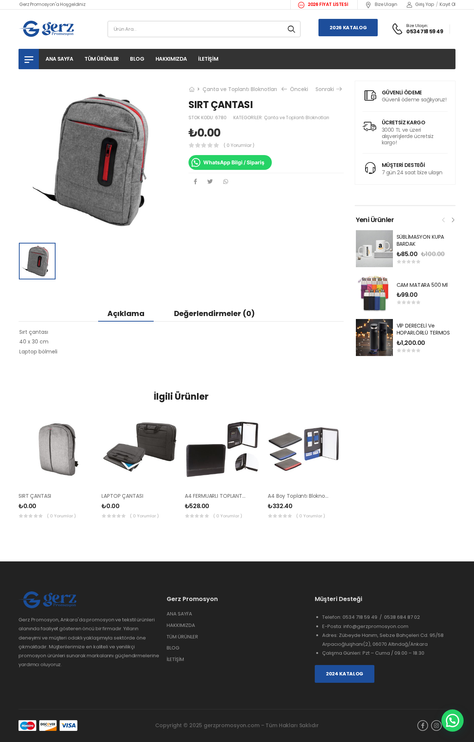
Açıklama (125, 313)
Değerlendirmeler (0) (214, 313)
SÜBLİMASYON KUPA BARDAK (420, 240)
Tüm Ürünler (101, 59)
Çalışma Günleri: (342, 653)
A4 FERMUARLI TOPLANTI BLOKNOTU (228, 496)
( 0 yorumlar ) (239, 145)
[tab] (126, 313)
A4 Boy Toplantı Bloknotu (299, 496)
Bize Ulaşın (385, 4)
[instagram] (436, 725)
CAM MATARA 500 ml (422, 285)
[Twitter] (210, 181)
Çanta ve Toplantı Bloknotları (240, 89)
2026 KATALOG (348, 27)
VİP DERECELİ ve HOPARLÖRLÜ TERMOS (423, 329)
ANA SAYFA (179, 613)
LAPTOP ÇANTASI (122, 496)
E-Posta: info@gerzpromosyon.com (365, 626)
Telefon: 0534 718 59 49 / (353, 617)
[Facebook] (195, 181)
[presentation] (443, 219)
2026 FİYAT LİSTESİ (327, 4)
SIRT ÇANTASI (35, 496)
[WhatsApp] (225, 181)
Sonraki (326, 89)
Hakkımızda (171, 59)
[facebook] (422, 725)
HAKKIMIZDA (181, 625)
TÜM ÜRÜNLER (182, 636)
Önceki (298, 89)
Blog (137, 59)
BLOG (173, 647)
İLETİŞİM (175, 659)
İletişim (208, 59)
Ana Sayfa (59, 59)
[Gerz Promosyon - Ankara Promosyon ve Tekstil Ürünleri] (47, 29)
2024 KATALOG (344, 673)
